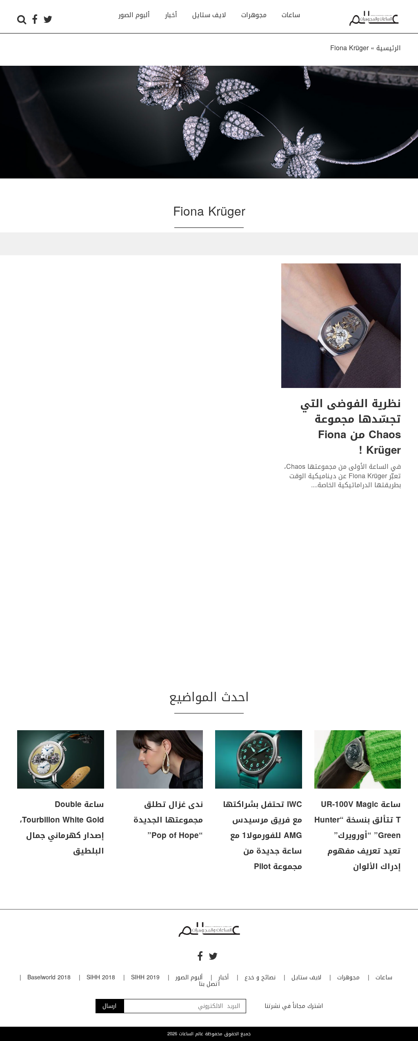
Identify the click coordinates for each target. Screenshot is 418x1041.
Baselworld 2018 (49, 977)
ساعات (291, 15)
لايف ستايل (209, 15)
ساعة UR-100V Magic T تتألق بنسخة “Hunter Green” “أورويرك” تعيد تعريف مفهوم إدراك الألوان (357, 835)
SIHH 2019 (145, 977)
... (313, 485)
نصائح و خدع (260, 977)
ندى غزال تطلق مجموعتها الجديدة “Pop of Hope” (168, 820)
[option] (209, 122)
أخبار (171, 15)
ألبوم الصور (134, 15)
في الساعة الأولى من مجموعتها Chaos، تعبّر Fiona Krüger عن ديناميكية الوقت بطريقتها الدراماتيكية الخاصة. (342, 475)
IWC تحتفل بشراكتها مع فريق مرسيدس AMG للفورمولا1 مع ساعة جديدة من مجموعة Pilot (262, 835)
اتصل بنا (209, 984)
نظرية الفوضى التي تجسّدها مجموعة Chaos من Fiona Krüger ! (350, 427)
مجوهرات (254, 15)
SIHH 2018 (101, 977)
